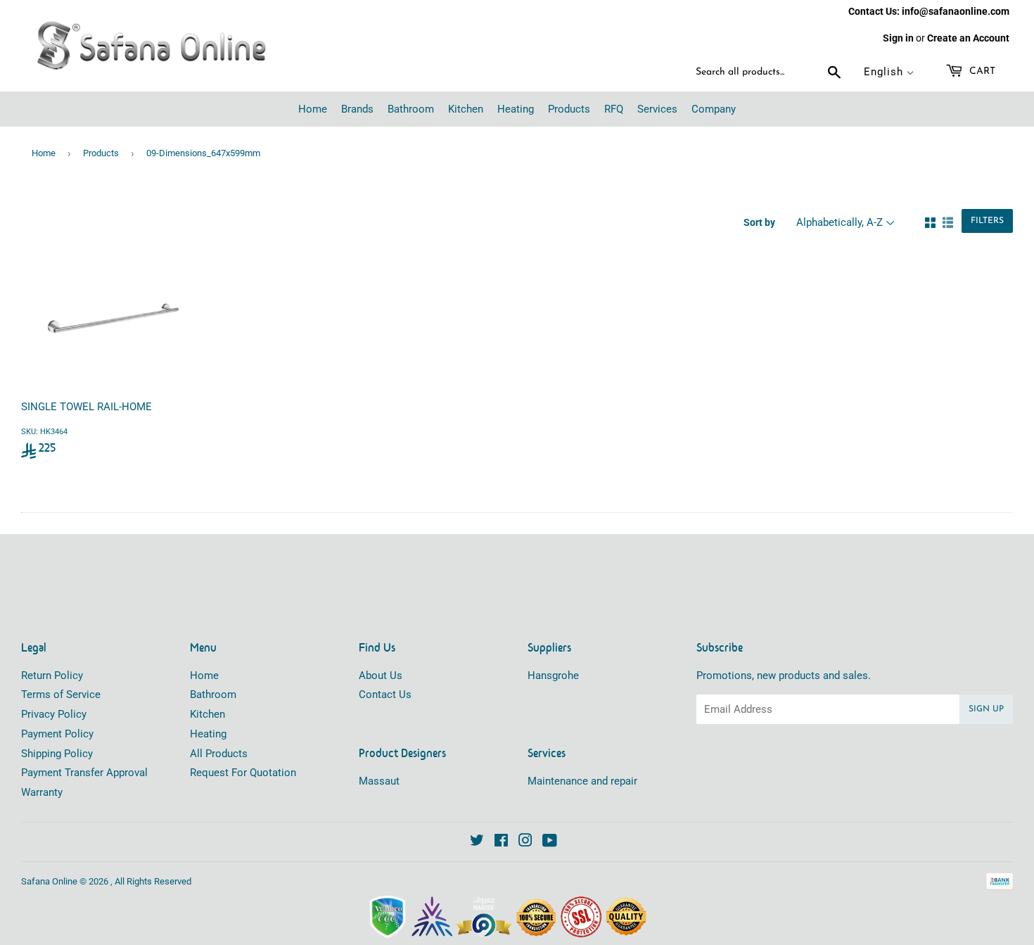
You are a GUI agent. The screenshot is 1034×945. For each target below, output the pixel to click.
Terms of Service (61, 694)
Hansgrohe (553, 675)
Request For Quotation (243, 772)
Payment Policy (57, 734)
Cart (980, 71)
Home (44, 153)
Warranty (42, 792)
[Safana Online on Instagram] (525, 842)
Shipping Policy (57, 753)
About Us (380, 675)
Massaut (379, 781)
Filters (987, 221)
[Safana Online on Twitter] (477, 842)
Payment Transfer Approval (84, 772)
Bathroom (213, 694)
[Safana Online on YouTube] (549, 842)
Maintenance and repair (582, 781)
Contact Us (385, 694)
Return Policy (52, 675)
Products (101, 153)
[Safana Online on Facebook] (501, 842)
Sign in (898, 38)
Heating (208, 734)
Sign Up (986, 709)
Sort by (759, 222)
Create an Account (968, 38)
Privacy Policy (54, 714)
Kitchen (207, 714)
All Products (219, 753)
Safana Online (49, 881)
